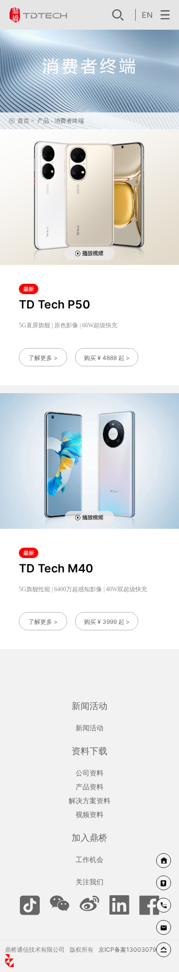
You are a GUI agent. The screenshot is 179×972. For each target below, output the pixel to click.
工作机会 (89, 859)
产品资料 (89, 786)
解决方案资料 (89, 800)
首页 (23, 120)
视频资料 (89, 814)
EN (147, 15)
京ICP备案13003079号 (130, 949)
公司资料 (89, 772)
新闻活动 (89, 727)
